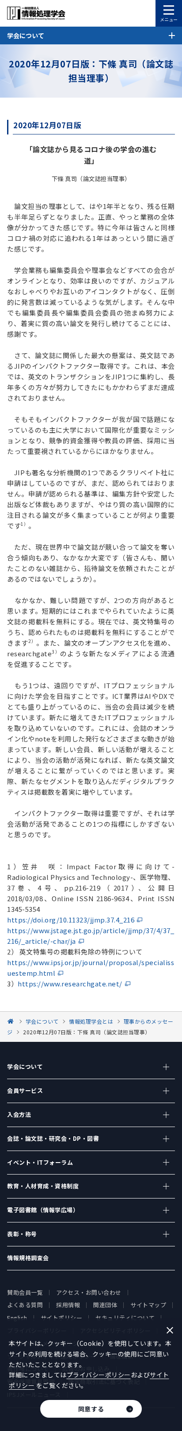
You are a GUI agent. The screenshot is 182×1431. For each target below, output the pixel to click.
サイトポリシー (62, 1317)
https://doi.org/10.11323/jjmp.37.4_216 (70, 919)
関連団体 (105, 1305)
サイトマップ (148, 1305)
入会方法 (19, 1114)
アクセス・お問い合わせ (88, 1292)
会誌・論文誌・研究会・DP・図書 (53, 1138)
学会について (25, 1066)
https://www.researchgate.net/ (70, 983)
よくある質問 (25, 1305)
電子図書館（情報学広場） (43, 1210)
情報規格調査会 (28, 1258)
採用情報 (68, 1305)
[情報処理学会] (12, 1021)
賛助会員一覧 (25, 1292)
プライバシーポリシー (99, 1374)
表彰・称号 (22, 1234)
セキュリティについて (125, 1317)
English (17, 1317)
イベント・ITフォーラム (40, 1162)
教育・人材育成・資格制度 (43, 1186)
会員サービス (25, 1090)
